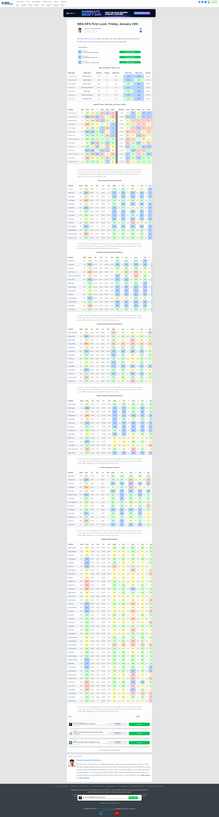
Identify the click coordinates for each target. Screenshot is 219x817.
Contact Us (74, 786)
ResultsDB (55, 5)
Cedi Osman (71, 555)
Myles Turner (71, 513)
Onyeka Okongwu (72, 641)
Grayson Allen (71, 355)
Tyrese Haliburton (72, 226)
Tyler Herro (70, 294)
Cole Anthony (71, 588)
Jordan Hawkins (72, 633)
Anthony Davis (71, 524)
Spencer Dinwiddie (72, 234)
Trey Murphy (71, 626)
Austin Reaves (71, 309)
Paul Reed (70, 577)
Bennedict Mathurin (73, 659)
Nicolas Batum (71, 340)
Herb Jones (71, 358)
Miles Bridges (71, 408)
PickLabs (30, 5)
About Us (58, 786)
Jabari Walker (71, 445)
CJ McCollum (71, 215)
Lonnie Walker (71, 689)
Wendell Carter (71, 585)
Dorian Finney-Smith (73, 449)
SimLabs (37, 5)
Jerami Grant (71, 373)
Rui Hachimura (71, 697)
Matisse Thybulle (72, 674)
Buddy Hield (71, 663)
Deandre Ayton (71, 517)
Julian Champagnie (72, 332)
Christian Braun (72, 596)
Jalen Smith (71, 441)
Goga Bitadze (71, 487)
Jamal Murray (71, 204)
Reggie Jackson (72, 592)
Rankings (48, 5)
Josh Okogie (71, 618)
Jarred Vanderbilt (72, 693)
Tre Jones (70, 189)
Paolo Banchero (72, 415)
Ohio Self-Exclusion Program (109, 810)
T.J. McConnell (71, 667)
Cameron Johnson (72, 377)
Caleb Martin (71, 652)
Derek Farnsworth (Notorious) (93, 28)
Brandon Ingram (72, 287)
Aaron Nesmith (71, 370)
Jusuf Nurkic (71, 498)
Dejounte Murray (72, 290)
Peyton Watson (72, 600)
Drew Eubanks (71, 622)
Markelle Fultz (71, 581)
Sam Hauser (71, 611)
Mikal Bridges (71, 305)
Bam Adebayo (71, 509)
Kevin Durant (71, 426)
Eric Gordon (71, 615)
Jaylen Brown (71, 351)
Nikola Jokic (71, 491)
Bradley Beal (71, 283)
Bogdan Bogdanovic (73, 637)
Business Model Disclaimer (155, 786)
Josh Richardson (72, 648)
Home (17, 5)
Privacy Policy (83, 786)
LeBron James (71, 452)
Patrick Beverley (72, 570)
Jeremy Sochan (72, 404)
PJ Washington (71, 559)
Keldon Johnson (72, 547)
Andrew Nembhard (72, 298)
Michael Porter (71, 347)
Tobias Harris (71, 411)
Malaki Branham (72, 551)
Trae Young (71, 219)
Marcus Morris (71, 573)
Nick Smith (70, 566)
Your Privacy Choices (97, 786)
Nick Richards (71, 479)
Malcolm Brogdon (72, 230)
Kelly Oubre (71, 268)
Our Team (66, 786)
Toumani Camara (72, 678)
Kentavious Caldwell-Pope (74, 275)
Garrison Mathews (72, 644)
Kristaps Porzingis (72, 494)
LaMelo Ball (71, 192)
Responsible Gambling (138, 786)
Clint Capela (71, 506)
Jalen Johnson (71, 434)
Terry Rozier (71, 264)
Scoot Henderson (72, 671)
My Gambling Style (123, 786)
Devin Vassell (71, 261)
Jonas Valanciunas (72, 502)
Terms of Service (111, 786)
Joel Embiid (71, 483)
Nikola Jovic (71, 438)
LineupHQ (23, 5)
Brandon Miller (71, 336)
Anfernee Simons (72, 302)
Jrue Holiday (71, 207)
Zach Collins (71, 476)
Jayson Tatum (71, 423)
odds (113, 39)
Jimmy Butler (71, 366)
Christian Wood (71, 700)
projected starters (87, 42)
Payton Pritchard (72, 607)
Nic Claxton (71, 520)
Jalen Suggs (71, 200)
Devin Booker (71, 211)
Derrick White (71, 279)
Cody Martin (71, 562)
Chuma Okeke (71, 343)
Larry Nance (71, 629)
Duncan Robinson (72, 656)
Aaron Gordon (71, 419)
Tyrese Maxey (71, 196)
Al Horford (70, 603)
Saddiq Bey (71, 362)
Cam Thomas (71, 682)
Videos (42, 5)
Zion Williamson (72, 430)
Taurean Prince (71, 381)
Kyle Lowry (70, 222)
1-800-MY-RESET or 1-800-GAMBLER (105, 808)
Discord (62, 5)
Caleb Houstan (71, 272)
